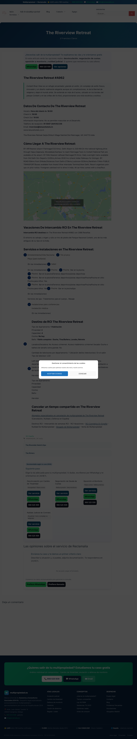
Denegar (82, 374)
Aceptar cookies (54, 374)
